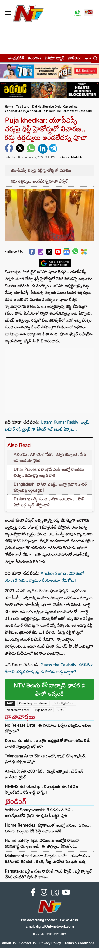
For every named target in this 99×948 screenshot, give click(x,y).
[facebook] (9, 149)
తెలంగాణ (34, 58)
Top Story (22, 106)
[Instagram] (40, 253)
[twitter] (20, 149)
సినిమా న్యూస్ (54, 58)
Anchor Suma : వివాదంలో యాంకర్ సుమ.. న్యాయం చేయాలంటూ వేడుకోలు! (44, 576)
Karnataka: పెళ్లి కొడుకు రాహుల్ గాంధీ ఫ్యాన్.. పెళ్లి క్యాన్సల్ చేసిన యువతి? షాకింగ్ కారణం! (48, 874)
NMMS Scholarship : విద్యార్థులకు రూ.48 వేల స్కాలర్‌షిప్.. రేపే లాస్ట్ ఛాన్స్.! (41, 789)
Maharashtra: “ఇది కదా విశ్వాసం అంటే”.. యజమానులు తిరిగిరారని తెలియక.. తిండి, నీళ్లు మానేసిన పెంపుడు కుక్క (47, 858)
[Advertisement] (49, 378)
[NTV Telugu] (28, 13)
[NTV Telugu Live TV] (88, 13)
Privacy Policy (50, 943)
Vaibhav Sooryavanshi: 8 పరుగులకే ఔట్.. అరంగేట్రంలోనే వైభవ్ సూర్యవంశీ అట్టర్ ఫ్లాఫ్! (39, 812)
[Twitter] (49, 253)
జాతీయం (74, 58)
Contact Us (27, 943)
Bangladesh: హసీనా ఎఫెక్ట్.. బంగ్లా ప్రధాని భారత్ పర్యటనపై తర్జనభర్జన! (50, 487)
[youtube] (66, 893)
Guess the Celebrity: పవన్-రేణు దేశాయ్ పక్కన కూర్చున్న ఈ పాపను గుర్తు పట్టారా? (49, 668)
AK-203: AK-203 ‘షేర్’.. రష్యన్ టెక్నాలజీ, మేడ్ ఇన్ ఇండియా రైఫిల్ (50, 457)
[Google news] (66, 252)
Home (9, 106)
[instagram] (44, 893)
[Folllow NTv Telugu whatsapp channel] (77, 13)
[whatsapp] (32, 149)
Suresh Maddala (72, 157)
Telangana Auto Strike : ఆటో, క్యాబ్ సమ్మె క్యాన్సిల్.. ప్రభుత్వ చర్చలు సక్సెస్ (46, 758)
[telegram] (54, 149)
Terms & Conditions (79, 943)
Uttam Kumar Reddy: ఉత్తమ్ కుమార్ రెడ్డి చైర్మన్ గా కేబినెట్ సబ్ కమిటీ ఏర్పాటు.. (47, 425)
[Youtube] (58, 253)
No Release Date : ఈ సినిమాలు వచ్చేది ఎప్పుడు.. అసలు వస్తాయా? (48, 728)
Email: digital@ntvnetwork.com (49, 926)
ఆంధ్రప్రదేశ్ (16, 58)
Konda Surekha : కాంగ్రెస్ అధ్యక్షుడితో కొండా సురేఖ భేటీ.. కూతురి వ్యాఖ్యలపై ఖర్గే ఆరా (48, 743)
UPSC (60, 710)
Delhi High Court (64, 703)
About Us (9, 943)
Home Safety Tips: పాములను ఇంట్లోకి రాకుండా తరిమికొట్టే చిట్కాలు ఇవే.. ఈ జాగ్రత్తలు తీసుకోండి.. (42, 843)
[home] (3, 58)
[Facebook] (32, 253)
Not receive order (18, 710)
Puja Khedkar (43, 710)
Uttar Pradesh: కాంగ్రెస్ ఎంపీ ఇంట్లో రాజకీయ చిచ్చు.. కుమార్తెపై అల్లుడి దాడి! (49, 472)
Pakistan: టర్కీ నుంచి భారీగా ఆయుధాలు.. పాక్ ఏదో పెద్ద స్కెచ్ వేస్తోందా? (49, 502)
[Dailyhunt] (84, 253)
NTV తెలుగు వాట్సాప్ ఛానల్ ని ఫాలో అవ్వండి (50, 689)
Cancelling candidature (33, 703)
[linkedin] (43, 149)
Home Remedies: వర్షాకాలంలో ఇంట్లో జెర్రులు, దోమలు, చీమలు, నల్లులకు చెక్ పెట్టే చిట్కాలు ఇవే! (48, 828)
